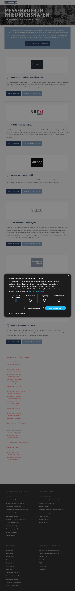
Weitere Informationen (36, 291)
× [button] (68, 276)
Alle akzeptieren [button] (55, 308)
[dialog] (37, 295)
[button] (17, 313)
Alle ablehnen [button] (34, 308)
